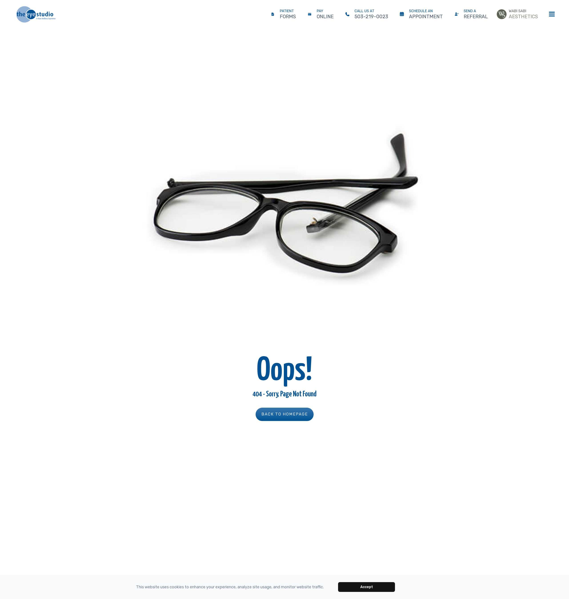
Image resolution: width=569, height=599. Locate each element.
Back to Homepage (284, 414)
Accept (366, 587)
